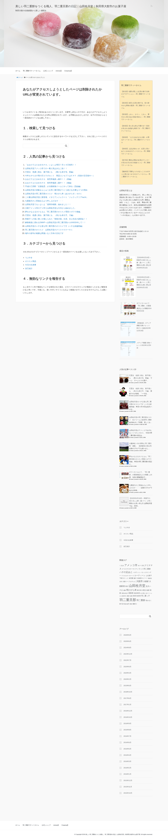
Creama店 (68, 71)
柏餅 (147, 590)
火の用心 (142, 593)
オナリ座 (141, 565)
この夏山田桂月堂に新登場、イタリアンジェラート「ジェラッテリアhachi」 (56, 197)
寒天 (126, 586)
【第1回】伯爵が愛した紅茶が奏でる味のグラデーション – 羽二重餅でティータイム (135, 94)
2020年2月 (127, 679)
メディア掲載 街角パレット (144, 345)
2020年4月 (127, 673)
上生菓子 (149, 575)
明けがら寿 (131, 590)
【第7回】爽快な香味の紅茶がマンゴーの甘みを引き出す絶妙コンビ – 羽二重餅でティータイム (135, 162)
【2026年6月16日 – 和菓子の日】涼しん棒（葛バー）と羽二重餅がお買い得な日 (144, 263)
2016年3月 (127, 761)
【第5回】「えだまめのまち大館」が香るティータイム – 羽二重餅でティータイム (135, 139)
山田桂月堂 (137, 585)
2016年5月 (127, 749)
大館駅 (146, 581)
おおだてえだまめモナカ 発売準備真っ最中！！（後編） (49, 183)
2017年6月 (127, 698)
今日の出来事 (30, 265)
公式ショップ (48, 71)
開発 (131, 604)
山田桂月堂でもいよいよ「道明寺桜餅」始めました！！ (48, 204)
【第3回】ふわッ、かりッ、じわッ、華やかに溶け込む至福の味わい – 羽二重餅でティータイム (135, 116)
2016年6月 (127, 742)
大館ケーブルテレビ (129, 581)
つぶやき (28, 258)
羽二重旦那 (127, 600)
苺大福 (123, 604)
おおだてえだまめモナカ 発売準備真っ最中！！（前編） (49, 179)
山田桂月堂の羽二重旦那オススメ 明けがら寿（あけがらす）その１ (53, 194)
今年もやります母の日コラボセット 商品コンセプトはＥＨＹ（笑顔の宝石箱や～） (60, 176)
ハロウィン (136, 572)
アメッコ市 (130, 565)
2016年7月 (127, 736)
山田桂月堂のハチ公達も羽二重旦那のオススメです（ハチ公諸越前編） (54, 226)
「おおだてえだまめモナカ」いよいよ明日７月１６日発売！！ (50, 165)
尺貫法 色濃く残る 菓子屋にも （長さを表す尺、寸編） (50, 215)
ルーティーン (139, 575)
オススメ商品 (30, 261)
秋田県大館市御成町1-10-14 (138, 231)
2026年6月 (127, 635)
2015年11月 (128, 787)
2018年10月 (128, 692)
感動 (124, 590)
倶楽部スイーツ (142, 578)
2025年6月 (127, 641)
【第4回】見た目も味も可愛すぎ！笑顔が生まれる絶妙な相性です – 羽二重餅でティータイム (135, 128)
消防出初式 (124, 593)
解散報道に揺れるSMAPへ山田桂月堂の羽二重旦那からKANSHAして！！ (55, 222)
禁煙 (134, 596)
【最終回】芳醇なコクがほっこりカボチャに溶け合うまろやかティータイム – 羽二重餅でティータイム (135, 174)
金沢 (127, 604)
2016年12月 (128, 711)
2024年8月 (127, 647)
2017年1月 (127, 704)
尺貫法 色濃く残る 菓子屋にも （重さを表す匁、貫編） (50, 172)
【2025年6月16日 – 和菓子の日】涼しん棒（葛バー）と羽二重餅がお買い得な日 (144, 282)
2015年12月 (128, 780)
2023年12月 (128, 654)
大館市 (139, 581)
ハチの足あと (125, 572)
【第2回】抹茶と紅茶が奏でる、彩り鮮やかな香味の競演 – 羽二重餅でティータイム (135, 105)
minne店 (59, 71)
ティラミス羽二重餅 (143, 569)
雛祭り (135, 604)
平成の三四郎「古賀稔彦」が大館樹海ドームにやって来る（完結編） (53, 186)
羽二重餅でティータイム (32, 71)
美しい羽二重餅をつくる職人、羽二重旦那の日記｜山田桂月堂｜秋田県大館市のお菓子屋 (70, 6)
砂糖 (131, 596)
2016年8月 (127, 730)
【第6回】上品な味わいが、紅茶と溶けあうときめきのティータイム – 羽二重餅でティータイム (135, 151)
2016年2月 (127, 768)
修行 (135, 578)
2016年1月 (127, 774)
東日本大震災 (141, 590)
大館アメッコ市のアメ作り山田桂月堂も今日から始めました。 (50, 208)
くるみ (121, 565)
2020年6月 (127, 667)
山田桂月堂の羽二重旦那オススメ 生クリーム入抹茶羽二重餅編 (140, 419)
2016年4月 (127, 755)
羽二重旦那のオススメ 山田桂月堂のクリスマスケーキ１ (49, 230)
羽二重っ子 (145, 596)
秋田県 (138, 596)
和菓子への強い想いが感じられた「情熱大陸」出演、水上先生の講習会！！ (56, 219)
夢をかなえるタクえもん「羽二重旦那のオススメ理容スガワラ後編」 (53, 212)
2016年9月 (127, 723)
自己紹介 (28, 268)
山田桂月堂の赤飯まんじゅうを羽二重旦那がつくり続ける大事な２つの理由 (56, 190)
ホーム (17, 71)
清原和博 (137, 593)
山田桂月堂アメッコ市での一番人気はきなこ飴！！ (46, 168)
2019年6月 (127, 685)
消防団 (130, 593)
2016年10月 (128, 717)
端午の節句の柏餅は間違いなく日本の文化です (44, 233)
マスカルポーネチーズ (127, 575)
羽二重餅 (140, 600)
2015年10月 (128, 793)
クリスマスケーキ (128, 569)
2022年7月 (127, 660)
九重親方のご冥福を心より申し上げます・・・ (44, 201)
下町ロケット (123, 578)
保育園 (131, 578)
